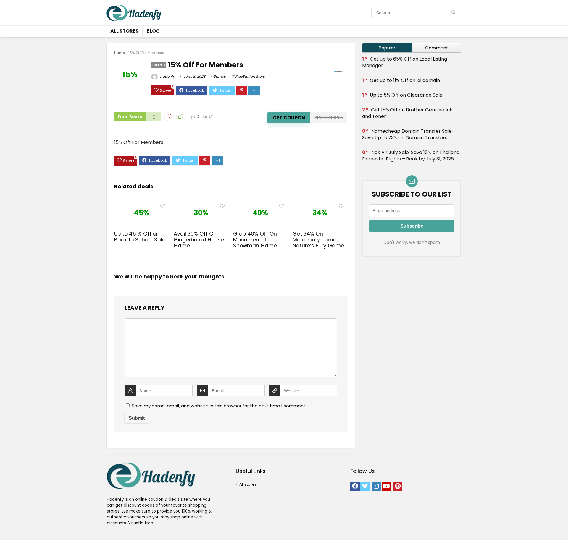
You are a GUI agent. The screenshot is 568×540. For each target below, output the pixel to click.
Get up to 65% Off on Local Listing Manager (404, 62)
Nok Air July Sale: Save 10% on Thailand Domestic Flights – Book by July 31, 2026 (410, 155)
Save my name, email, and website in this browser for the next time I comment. (219, 406)
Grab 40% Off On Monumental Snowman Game (255, 239)
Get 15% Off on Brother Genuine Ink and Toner (407, 113)
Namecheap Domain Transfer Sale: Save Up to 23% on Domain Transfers (407, 134)
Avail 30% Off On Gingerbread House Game (199, 239)
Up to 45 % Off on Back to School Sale (139, 236)
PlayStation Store (250, 76)
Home (119, 52)
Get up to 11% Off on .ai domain (405, 80)
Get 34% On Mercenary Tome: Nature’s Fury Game (318, 239)
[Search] (453, 13)
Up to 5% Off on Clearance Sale (406, 95)
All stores (124, 30)
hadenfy (167, 76)
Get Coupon (289, 117)
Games (219, 76)
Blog (153, 30)
